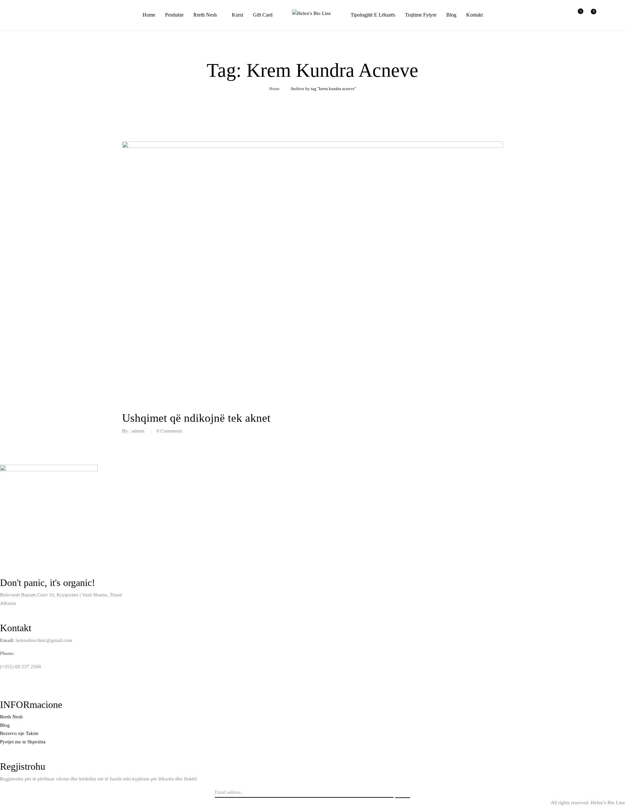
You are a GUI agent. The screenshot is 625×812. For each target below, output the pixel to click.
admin (138, 430)
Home (274, 88)
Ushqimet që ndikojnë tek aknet (196, 418)
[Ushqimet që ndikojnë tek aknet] (312, 145)
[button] (591, 15)
